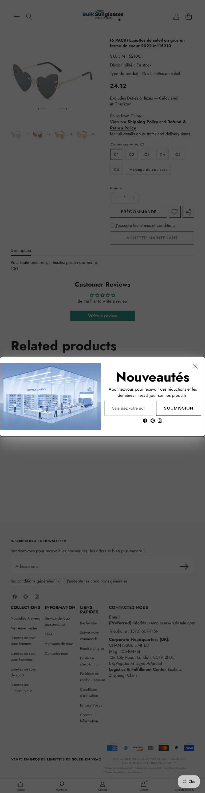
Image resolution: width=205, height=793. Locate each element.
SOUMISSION (178, 408)
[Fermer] (195, 366)
